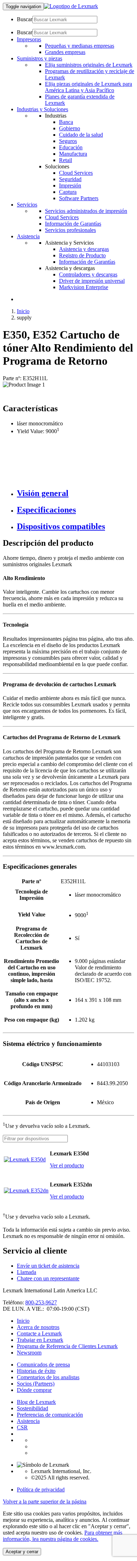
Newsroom (29, 1353)
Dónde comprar (34, 1390)
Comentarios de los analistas (48, 1377)
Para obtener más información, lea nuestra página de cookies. (62, 1536)
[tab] (75, 493)
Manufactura (73, 154)
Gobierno (69, 128)
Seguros (68, 141)
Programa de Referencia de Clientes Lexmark (67, 1346)
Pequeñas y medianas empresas (79, 46)
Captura (68, 192)
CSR (22, 1427)
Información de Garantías (73, 224)
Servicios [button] (27, 205)
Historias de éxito (36, 1371)
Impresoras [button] (29, 39)
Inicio (23, 311)
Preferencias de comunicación (50, 1415)
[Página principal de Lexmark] (71, 6)
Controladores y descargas (88, 274)
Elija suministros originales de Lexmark (88, 65)
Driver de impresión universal (92, 281)
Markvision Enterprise (83, 287)
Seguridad (70, 179)
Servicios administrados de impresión (86, 211)
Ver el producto (67, 1165)
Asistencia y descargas (84, 249)
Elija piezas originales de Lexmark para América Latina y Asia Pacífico (88, 87)
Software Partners (78, 198)
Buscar (24, 19)
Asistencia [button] (28, 236)
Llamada (26, 1272)
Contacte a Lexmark (39, 1333)
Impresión (70, 186)
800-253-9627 (41, 1302)
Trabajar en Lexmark (40, 1340)
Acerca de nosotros (38, 1327)
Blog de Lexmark (36, 1402)
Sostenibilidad (32, 1408)
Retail (65, 160)
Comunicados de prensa (43, 1365)
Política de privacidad (41, 1490)
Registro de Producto (82, 255)
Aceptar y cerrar (22, 1551)
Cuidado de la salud (81, 135)
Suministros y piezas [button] (39, 58)
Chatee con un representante (48, 1278)
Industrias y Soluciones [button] (42, 109)
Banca (66, 122)
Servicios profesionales (70, 230)
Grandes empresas (65, 52)
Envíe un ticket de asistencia (48, 1266)
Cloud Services (76, 173)
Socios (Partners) (35, 1384)
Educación (71, 147)
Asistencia (28, 1421)
